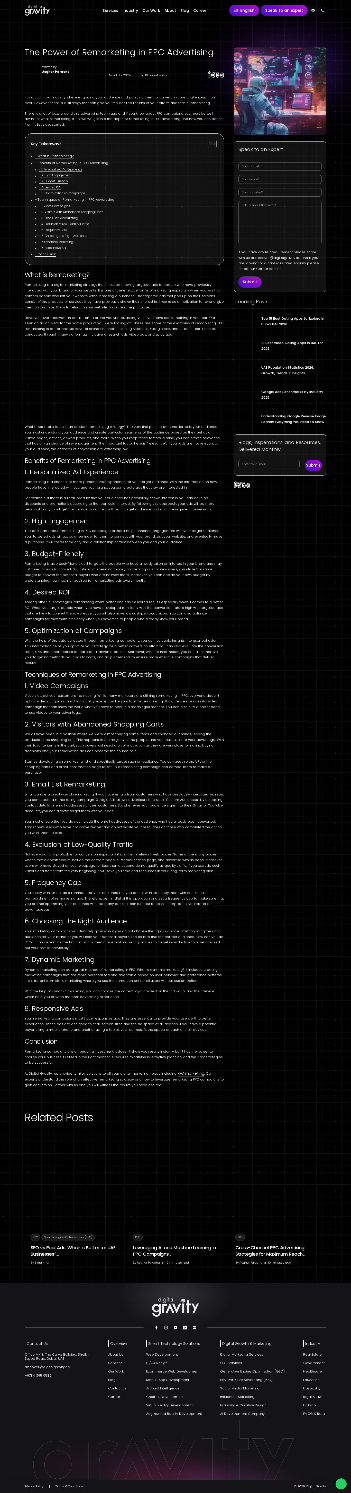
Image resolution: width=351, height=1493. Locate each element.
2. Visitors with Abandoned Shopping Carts (72, 212)
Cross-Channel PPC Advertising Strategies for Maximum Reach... (270, 1250)
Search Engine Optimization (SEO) (68, 1237)
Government (314, 1363)
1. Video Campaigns (55, 206)
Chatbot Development (165, 1397)
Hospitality (311, 1388)
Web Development (162, 1354)
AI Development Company (242, 1413)
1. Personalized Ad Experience (61, 169)
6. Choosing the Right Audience (64, 236)
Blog (184, 10)
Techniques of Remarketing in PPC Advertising (76, 199)
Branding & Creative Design (243, 1405)
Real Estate (312, 1354)
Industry (130, 10)
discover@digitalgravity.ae (277, 258)
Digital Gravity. (316, 1486)
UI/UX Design (157, 1363)
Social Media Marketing (240, 1388)
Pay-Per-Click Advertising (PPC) (246, 1380)
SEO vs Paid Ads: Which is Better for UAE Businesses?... (73, 1250)
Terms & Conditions (70, 1486)
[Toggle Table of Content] (212, 143)
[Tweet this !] (213, 75)
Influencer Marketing (237, 1397)
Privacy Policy (34, 1486)
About (170, 10)
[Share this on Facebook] (209, 75)
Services (110, 10)
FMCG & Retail (314, 1413)
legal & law (312, 1397)
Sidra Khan (42, 1262)
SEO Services (231, 1363)
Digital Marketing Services (241, 1354)
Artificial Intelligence (163, 1388)
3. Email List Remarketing (59, 218)
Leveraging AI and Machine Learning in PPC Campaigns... (174, 1250)
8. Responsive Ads (54, 248)
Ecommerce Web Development (172, 1371)
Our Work (151, 10)
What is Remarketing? (56, 156)
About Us (115, 1354)
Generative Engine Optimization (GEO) (252, 1371)
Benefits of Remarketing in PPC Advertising (73, 163)
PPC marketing (191, 1073)
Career (199, 10)
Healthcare (312, 1371)
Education (311, 1380)
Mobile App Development (167, 1380)
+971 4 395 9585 (38, 1375)
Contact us (117, 1388)
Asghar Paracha (56, 72)
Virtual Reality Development (169, 1405)
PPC (35, 1237)
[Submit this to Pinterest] (222, 75)
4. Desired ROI (50, 187)
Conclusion (47, 254)
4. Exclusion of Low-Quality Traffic (65, 224)
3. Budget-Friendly (54, 181)
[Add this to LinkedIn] (217, 75)
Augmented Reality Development (174, 1413)
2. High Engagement (56, 175)
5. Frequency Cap (53, 230)
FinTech (309, 1405)
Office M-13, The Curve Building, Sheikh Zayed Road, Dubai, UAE (57, 1356)
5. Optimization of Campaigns (63, 193)
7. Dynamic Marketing (57, 242)
